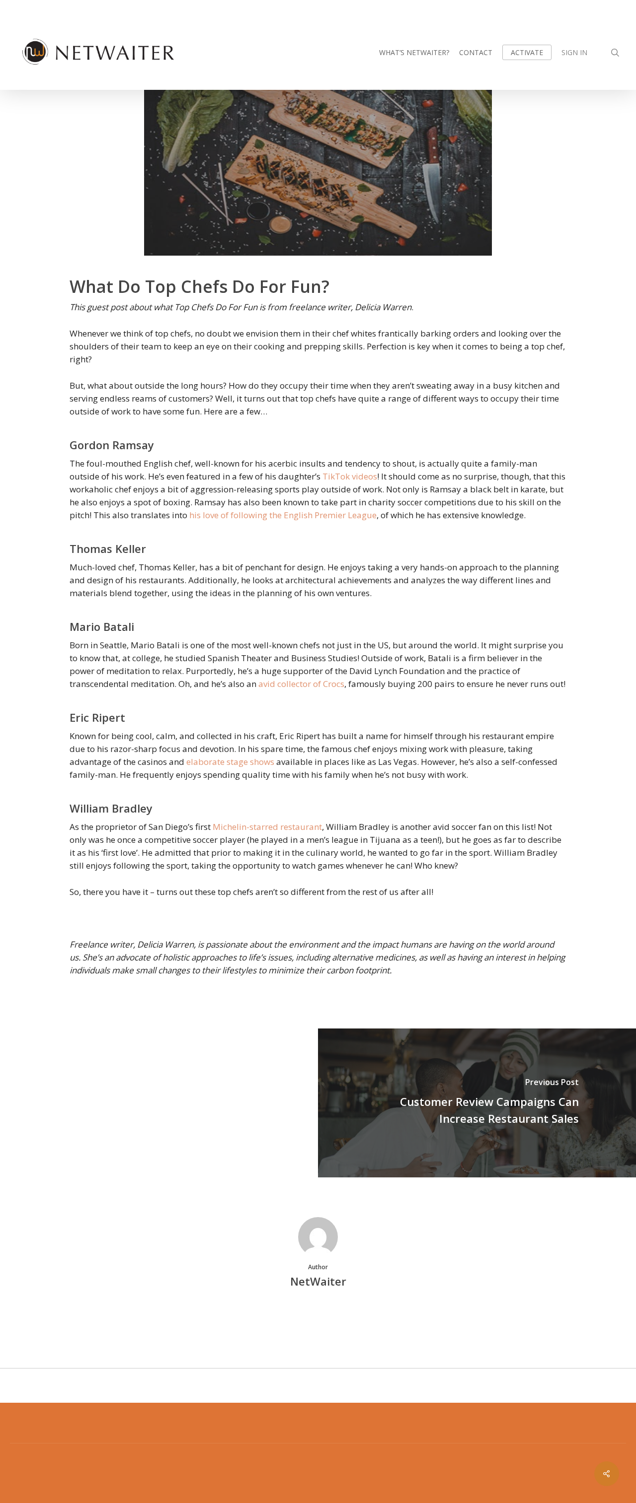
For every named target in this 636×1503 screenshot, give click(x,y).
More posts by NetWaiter (318, 1315)
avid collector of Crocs (301, 683)
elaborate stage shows (230, 761)
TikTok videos (349, 476)
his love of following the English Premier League (283, 515)
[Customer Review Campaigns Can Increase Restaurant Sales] (477, 1102)
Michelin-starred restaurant (267, 826)
